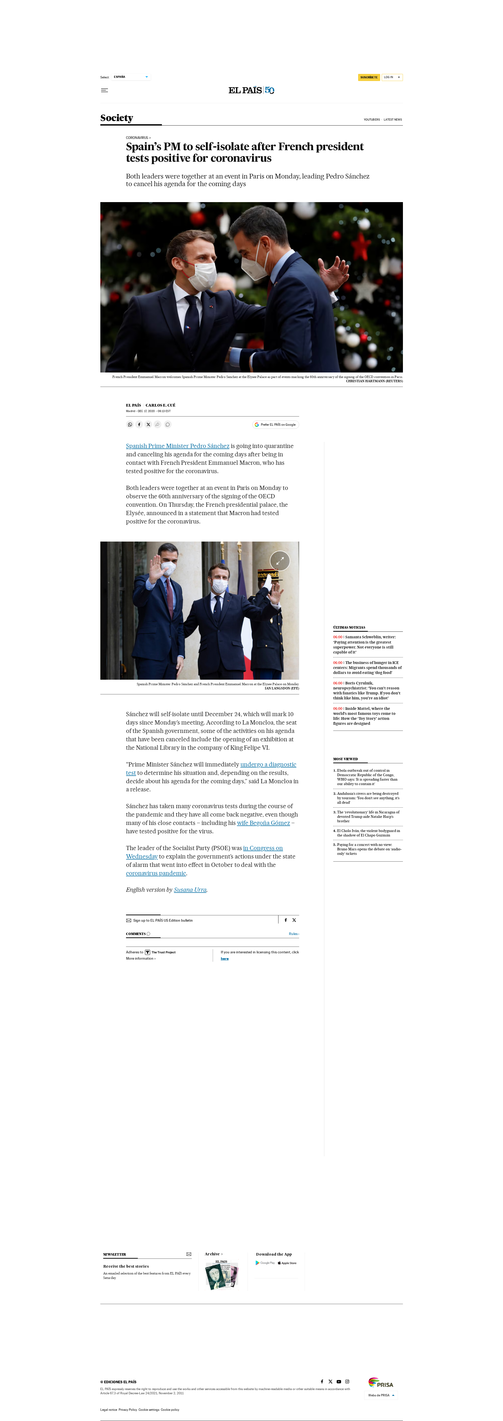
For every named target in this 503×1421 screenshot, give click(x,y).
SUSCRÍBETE (369, 77)
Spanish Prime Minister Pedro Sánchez (177, 446)
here (225, 958)
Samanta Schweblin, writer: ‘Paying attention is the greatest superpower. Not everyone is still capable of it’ (364, 644)
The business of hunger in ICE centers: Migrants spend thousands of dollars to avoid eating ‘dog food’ (367, 667)
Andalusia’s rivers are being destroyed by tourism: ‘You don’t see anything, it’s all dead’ (368, 797)
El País (133, 405)
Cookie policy (170, 1409)
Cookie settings (149, 1409)
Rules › (294, 934)
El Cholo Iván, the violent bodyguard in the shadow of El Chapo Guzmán (368, 833)
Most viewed (345, 759)
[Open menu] (104, 90)
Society (116, 118)
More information (140, 958)
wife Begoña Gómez (263, 822)
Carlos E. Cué (161, 405)
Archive (212, 1254)
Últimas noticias (349, 627)
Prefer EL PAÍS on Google (278, 424)
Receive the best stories (126, 1266)
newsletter (114, 1254)
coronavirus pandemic (156, 873)
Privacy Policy (128, 1409)
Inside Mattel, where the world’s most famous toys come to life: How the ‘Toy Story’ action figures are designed (364, 716)
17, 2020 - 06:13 (154, 411)
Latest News (393, 119)
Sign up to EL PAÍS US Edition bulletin (163, 920)
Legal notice (108, 1409)
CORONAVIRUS (137, 138)
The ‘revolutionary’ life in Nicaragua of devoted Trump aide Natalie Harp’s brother (368, 816)
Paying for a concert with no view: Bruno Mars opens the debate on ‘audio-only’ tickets (369, 849)
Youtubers (372, 119)
